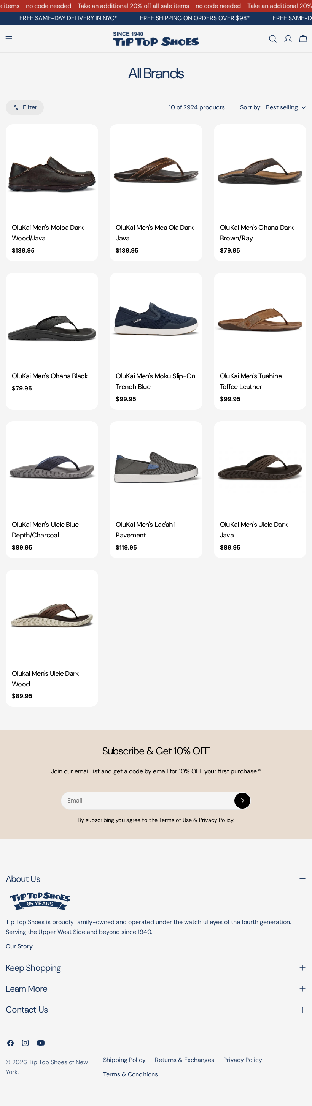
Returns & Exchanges (184, 1060)
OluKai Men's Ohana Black (50, 376)
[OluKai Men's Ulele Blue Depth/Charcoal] (52, 467)
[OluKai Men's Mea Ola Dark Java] (156, 170)
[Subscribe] (242, 801)
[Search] (272, 38)
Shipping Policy (124, 1060)
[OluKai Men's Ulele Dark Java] (260, 467)
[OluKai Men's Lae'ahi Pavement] (156, 467)
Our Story (19, 946)
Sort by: (250, 107)
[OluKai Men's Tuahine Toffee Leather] (260, 319)
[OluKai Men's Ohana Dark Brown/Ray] (260, 170)
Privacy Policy (242, 1060)
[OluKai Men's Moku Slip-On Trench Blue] (156, 319)
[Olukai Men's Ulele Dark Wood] (52, 616)
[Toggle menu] (8, 38)
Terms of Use (175, 820)
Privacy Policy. (216, 820)
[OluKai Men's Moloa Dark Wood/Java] (52, 170)
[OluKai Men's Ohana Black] (52, 319)
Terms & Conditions (130, 1074)
